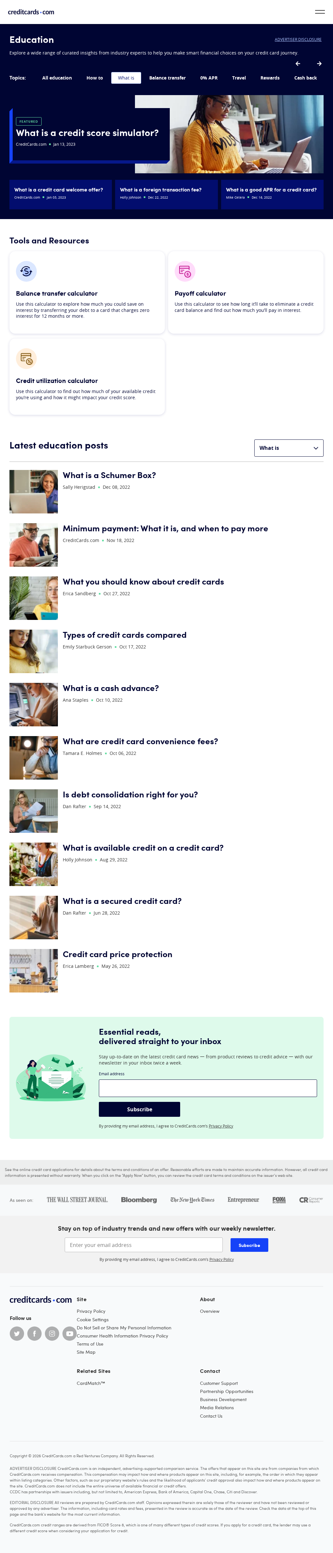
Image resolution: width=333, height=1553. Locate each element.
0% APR (209, 78)
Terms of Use (90, 1344)
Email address (112, 1073)
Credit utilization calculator (57, 380)
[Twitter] (17, 1333)
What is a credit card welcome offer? (58, 189)
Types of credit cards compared (125, 634)
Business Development (223, 1399)
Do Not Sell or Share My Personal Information (124, 1328)
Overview (210, 1311)
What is (126, 78)
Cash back (305, 78)
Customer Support (219, 1383)
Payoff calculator (200, 293)
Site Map (86, 1352)
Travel (239, 78)
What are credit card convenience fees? (140, 741)
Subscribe (139, 1109)
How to (95, 78)
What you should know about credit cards (143, 581)
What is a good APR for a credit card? (271, 189)
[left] (298, 64)
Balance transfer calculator (57, 293)
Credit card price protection (117, 953)
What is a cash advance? (111, 687)
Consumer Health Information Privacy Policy (122, 1336)
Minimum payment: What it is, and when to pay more (165, 528)
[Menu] (320, 12)
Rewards (270, 78)
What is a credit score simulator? (87, 132)
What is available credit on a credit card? (143, 847)
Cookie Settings (93, 1319)
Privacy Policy (221, 1125)
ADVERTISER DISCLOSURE (298, 39)
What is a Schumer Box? (109, 474)
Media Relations (217, 1407)
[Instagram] (52, 1333)
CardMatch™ (91, 1383)
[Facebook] (34, 1333)
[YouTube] (69, 1333)
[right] (319, 64)
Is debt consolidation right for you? (130, 794)
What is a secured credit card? (122, 900)
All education (57, 78)
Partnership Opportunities (226, 1391)
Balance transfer (167, 78)
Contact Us (211, 1416)
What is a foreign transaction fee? (161, 189)
